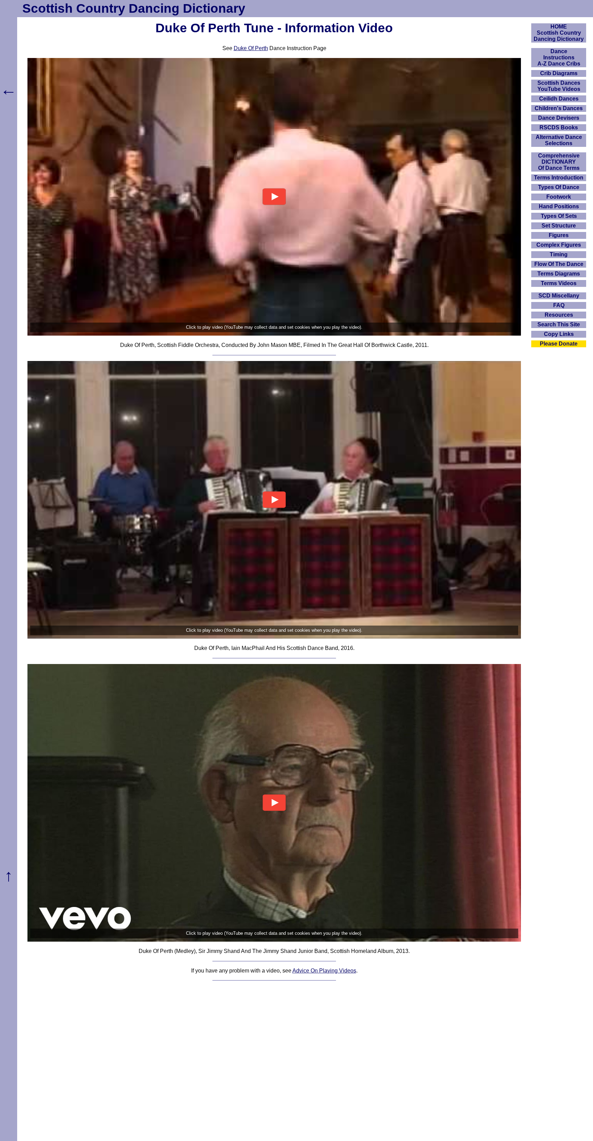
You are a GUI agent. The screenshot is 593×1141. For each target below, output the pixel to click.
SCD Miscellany (558, 296)
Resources (559, 315)
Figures (559, 235)
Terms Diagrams (558, 274)
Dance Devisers (558, 118)
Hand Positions (559, 206)
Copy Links (559, 334)
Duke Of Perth (251, 48)
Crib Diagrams (559, 73)
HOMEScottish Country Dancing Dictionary (559, 33)
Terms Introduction (558, 178)
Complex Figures (558, 245)
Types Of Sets (559, 216)
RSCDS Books (558, 127)
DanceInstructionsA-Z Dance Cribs (558, 57)
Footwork (558, 197)
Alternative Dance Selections (559, 140)
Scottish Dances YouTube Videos (558, 86)
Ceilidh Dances (559, 99)
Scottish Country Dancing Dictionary (133, 8)
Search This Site (558, 324)
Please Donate (559, 344)
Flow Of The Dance (558, 264)
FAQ (559, 305)
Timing (559, 254)
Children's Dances (559, 108)
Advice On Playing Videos (324, 971)
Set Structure (559, 226)
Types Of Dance (558, 187)
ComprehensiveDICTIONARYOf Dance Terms (559, 162)
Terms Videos (559, 283)
